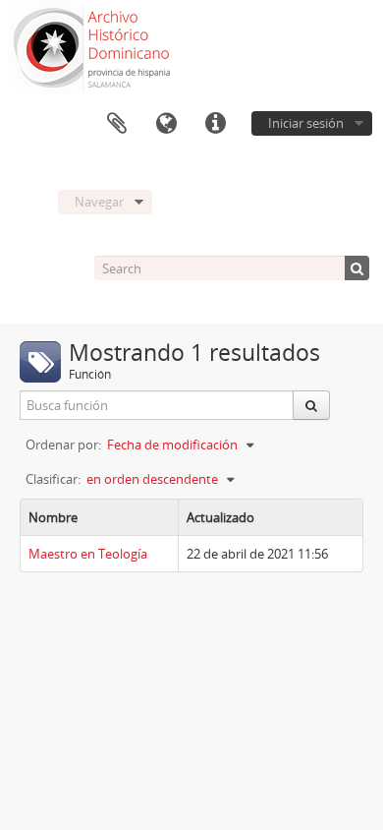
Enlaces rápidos (215, 123)
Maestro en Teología (87, 554)
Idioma (166, 123)
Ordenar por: (63, 444)
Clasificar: (53, 479)
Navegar (99, 201)
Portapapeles (116, 123)
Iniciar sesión (306, 123)
